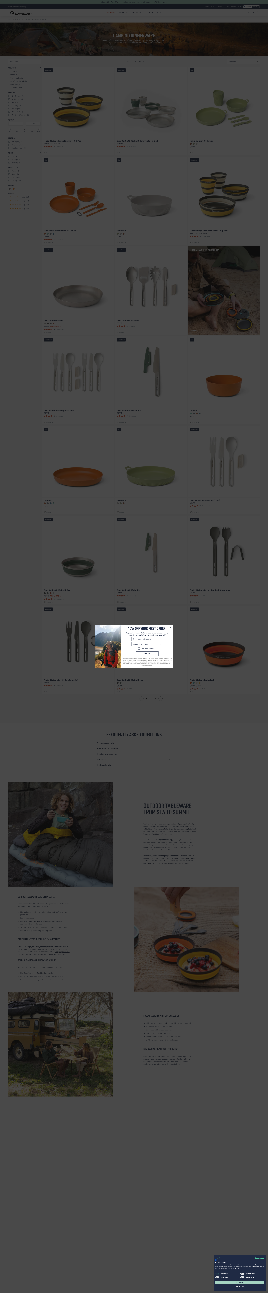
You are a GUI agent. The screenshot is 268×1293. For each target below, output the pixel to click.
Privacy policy (259, 1258)
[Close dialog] (170, 627)
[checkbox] (242, 1274)
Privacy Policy (154, 658)
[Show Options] (161, 644)
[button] (218, 1258)
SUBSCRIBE (147, 653)
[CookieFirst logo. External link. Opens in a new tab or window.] (216, 1260)
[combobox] (146, 644)
